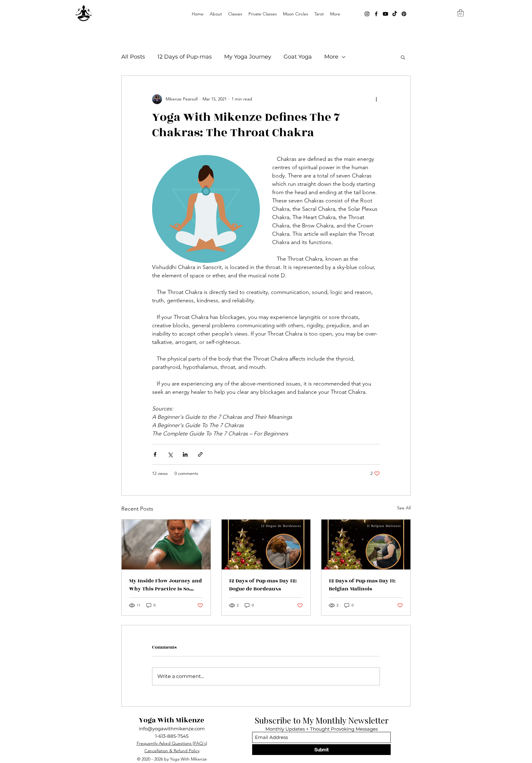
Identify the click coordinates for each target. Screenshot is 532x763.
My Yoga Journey (247, 56)
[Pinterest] (404, 14)
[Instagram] (367, 14)
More (331, 56)
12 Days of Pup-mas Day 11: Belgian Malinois (362, 585)
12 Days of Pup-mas (184, 56)
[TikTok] (395, 14)
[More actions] (376, 99)
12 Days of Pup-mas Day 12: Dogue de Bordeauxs (263, 585)
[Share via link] (200, 454)
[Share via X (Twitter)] (170, 454)
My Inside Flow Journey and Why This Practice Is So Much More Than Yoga (165, 585)
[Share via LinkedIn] (185, 454)
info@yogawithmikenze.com (172, 729)
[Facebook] (376, 14)
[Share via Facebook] (155, 454)
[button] (235, 13)
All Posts (133, 56)
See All (404, 508)
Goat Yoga (298, 56)
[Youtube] (385, 14)
